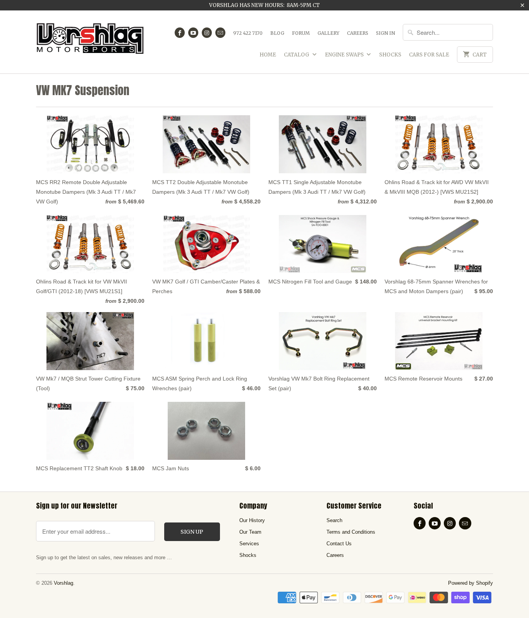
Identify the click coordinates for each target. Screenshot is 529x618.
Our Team (250, 532)
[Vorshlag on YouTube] (193, 32)
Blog (277, 33)
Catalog (297, 54)
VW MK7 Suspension (82, 90)
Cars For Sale (429, 54)
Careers (357, 33)
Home (267, 54)
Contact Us (339, 543)
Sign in (385, 33)
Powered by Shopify (470, 583)
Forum (301, 33)
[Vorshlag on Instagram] (207, 32)
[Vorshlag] (90, 42)
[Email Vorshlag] (220, 32)
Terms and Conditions (350, 532)
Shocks (390, 54)
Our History (252, 520)
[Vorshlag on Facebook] (180, 32)
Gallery (328, 33)
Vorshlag (63, 583)
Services (249, 543)
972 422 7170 (248, 33)
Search (334, 520)
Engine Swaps (345, 54)
